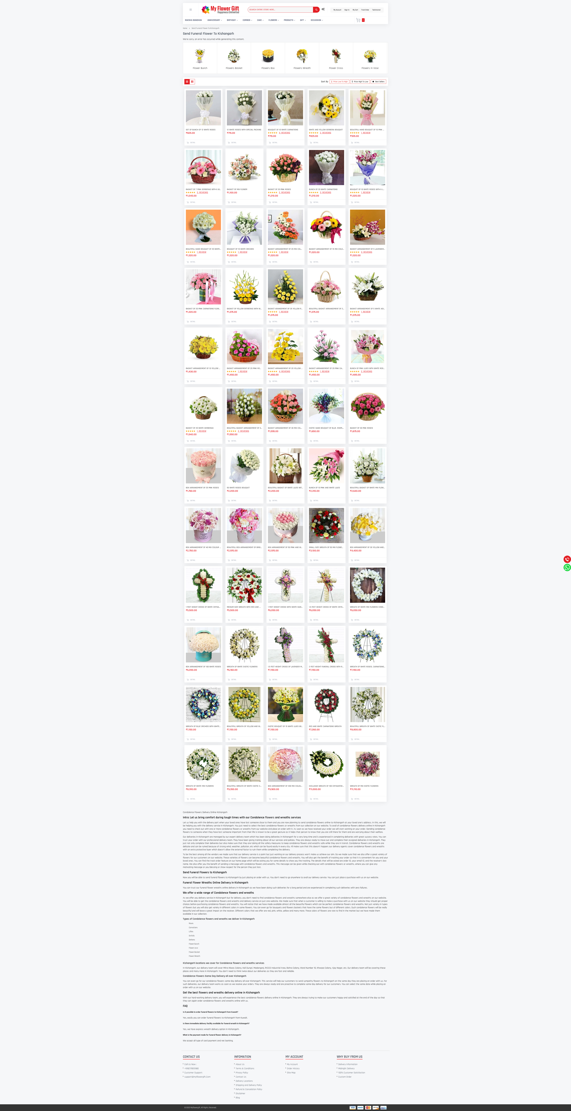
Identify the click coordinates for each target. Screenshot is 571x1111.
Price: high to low (360, 81)
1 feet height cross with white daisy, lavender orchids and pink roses (285, 607)
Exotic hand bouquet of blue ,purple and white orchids (326, 428)
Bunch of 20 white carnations (323, 189)
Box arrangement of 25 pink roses (202, 487)
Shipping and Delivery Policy (249, 1085)
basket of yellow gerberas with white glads (244, 308)
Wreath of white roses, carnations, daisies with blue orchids (367, 666)
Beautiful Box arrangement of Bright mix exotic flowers (244, 547)
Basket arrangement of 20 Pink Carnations (326, 368)
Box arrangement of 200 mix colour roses (285, 786)
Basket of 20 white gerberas (200, 428)
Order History (293, 1068)
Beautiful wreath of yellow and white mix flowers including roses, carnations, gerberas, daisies (244, 726)
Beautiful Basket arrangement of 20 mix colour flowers (326, 308)
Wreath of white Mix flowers (200, 786)
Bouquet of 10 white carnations (283, 129)
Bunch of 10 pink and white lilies (324, 487)
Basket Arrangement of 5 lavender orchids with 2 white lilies (367, 249)
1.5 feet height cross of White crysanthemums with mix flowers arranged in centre (326, 607)
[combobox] (284, 10)
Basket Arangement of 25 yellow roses (285, 308)
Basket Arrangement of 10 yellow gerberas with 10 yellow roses (203, 368)
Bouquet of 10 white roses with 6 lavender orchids (367, 189)
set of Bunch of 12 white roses (200, 129)
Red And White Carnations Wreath (325, 726)
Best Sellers (380, 81)
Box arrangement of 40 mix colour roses (203, 547)
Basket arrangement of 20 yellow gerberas (285, 368)
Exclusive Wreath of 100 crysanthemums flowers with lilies (326, 786)
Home (185, 28)
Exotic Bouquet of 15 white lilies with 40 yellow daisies (285, 726)
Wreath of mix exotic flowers (364, 786)
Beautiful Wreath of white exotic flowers (367, 726)
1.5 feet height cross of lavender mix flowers (285, 666)
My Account (337, 10)
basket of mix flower (237, 189)
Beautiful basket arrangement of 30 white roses (244, 428)
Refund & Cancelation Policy (249, 1089)
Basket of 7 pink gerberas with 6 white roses (203, 189)
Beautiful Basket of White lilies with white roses (285, 487)
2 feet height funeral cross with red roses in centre (326, 666)
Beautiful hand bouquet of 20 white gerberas (203, 249)
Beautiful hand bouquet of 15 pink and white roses (367, 129)
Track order (365, 10)
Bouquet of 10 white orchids (240, 249)
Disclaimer (240, 1093)
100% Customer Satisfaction (351, 1072)
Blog (238, 1097)
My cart (355, 10)
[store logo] (220, 10)
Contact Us (241, 1076)
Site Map (291, 1072)
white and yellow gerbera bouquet (326, 129)
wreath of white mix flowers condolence (367, 607)
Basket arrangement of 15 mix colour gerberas (326, 249)
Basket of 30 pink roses (361, 428)
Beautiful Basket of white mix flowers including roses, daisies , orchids (367, 487)
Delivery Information (347, 1064)
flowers (269, 817)
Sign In (347, 10)
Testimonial (376, 10)
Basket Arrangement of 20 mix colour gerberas (285, 249)
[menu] (267, 20)
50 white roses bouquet (238, 487)
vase (196, 948)
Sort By (324, 81)
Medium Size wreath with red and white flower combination (244, 607)
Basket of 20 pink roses (279, 189)
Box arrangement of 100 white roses (203, 666)
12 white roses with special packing (244, 129)
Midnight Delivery (346, 1068)
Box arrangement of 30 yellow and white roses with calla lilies (367, 547)
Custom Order (345, 1076)
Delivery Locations (244, 1081)
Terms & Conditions (245, 1068)
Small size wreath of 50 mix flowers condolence (326, 547)
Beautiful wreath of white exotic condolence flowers (244, 786)
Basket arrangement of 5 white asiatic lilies (367, 308)
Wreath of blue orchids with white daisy (203, 726)
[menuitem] (193, 20)
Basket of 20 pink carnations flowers (203, 308)
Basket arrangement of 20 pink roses (244, 368)
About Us (240, 1064)
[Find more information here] (28, 1068)
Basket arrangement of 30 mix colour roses (285, 428)
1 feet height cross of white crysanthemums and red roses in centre (203, 607)
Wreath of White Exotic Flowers (242, 666)
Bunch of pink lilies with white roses (367, 368)
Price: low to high (340, 81)
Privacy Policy (242, 1072)
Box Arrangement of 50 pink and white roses (285, 547)
